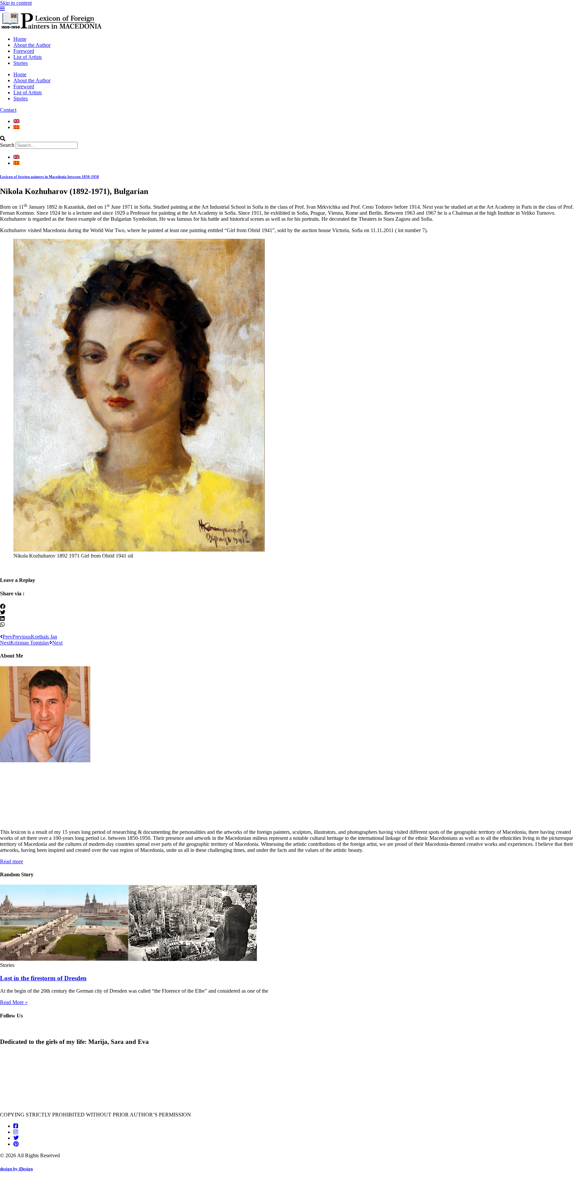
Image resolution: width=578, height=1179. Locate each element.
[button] (289, 139)
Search (7, 145)
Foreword (23, 51)
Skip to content (16, 3)
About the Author (32, 45)
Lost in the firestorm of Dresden (43, 978)
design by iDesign (16, 1168)
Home (19, 39)
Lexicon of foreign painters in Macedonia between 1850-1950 (49, 177)
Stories (20, 63)
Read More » (14, 1002)
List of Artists (27, 57)
